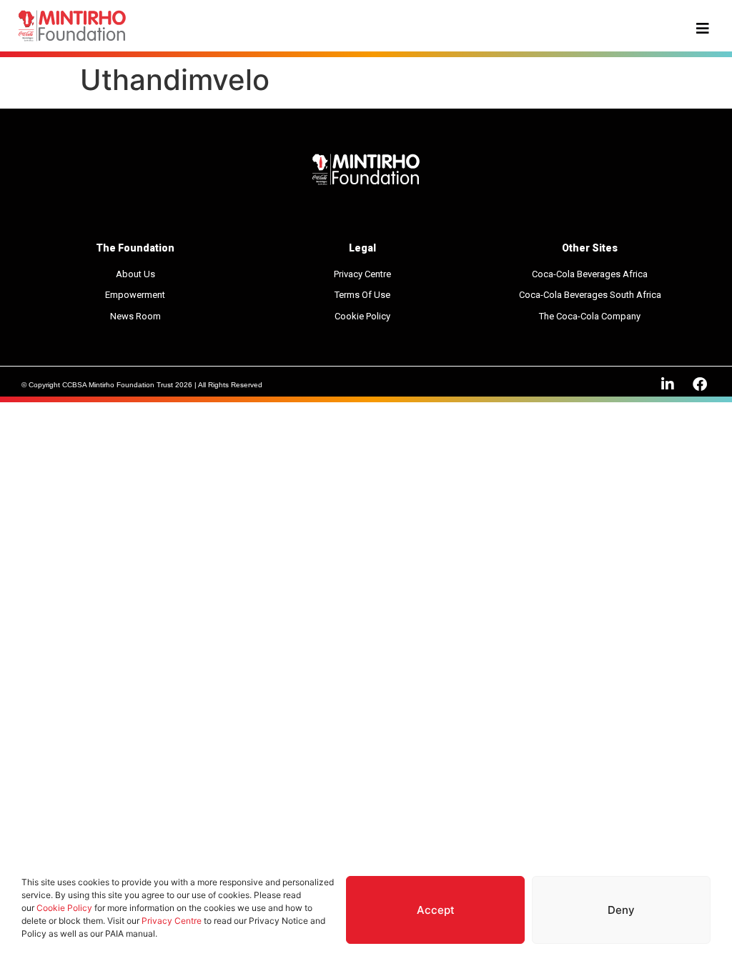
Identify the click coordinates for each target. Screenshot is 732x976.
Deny (621, 910)
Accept (436, 910)
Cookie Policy (64, 907)
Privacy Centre (172, 920)
